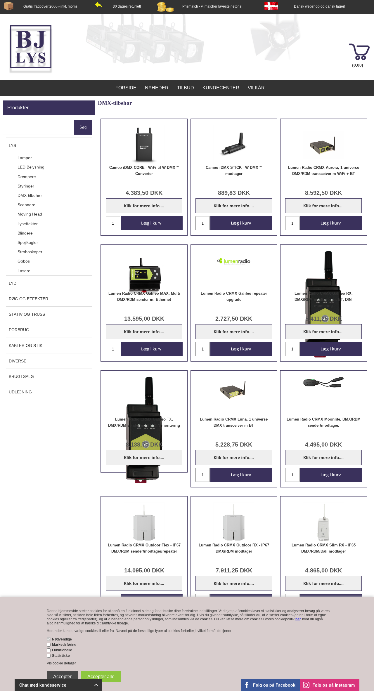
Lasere (24, 270)
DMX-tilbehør (30, 195)
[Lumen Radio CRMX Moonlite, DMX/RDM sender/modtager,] (323, 382)
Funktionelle (62, 650)
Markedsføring (64, 645)
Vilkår (256, 87)
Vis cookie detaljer (61, 663)
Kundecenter (220, 87)
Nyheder (157, 87)
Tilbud (185, 87)
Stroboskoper (30, 251)
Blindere (25, 233)
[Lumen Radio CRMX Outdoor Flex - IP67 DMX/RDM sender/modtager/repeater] (144, 522)
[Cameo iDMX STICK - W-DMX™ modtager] (234, 145)
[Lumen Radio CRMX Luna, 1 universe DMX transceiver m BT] (234, 390)
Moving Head (30, 214)
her (297, 619)
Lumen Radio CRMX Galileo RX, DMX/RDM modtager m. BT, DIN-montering (324, 299)
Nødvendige (62, 639)
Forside (125, 87)
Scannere (26, 204)
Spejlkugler (28, 242)
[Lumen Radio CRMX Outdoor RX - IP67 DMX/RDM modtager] (234, 522)
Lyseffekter (28, 223)
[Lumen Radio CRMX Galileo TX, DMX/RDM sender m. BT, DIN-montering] (144, 430)
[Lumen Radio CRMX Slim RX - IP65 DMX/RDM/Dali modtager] (323, 522)
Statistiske (61, 656)
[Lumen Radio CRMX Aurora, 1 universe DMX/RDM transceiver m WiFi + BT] (323, 145)
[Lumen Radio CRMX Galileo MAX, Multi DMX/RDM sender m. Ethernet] (144, 274)
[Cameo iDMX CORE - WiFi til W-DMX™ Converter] (144, 145)
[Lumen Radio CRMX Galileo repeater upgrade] (234, 261)
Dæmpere (27, 176)
